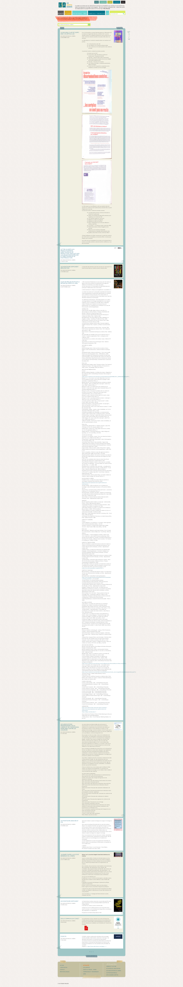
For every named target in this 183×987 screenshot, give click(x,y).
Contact (110, 2)
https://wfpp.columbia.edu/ (88, 712)
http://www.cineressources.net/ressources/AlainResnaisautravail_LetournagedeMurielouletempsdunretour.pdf (108, 672)
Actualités (61, 13)
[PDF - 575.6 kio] (86, 928)
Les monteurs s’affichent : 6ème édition (70, 267)
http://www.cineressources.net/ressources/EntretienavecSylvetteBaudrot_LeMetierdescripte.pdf (105, 376)
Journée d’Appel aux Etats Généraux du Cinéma (70, 855)
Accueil (96, 2)
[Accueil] (65, 5)
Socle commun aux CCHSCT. (70, 918)
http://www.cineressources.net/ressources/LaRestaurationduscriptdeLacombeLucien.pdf (103, 663)
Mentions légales (64, 971)
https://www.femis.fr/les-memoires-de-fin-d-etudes (94, 707)
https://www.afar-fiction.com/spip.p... (96, 946)
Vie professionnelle (111, 972)
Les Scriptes (68, 13)
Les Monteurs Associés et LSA (69, 821)
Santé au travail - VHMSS (79, 13)
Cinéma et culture (111, 966)
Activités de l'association (113, 968)
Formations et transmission (96, 13)
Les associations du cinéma (113, 970)
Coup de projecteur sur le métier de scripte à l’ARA (70, 282)
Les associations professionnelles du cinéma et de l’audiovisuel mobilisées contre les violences (70, 727)
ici (109, 289)
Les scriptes (86, 967)
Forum (123, 2)
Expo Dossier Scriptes (112, 975)
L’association (103, 2)
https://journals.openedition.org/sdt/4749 (92, 568)
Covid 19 (63, 936)
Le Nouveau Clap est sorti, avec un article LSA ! (70, 33)
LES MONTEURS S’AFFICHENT (69, 901)
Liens (107, 13)
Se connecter (117, 2)
